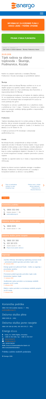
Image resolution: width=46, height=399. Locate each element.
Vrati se (6, 198)
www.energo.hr (10, 339)
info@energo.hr (10, 341)
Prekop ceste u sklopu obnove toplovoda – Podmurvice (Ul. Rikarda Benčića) (34, 187)
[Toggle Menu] (41, 13)
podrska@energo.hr (12, 214)
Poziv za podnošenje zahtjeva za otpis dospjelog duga (11, 186)
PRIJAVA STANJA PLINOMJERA (23, 38)
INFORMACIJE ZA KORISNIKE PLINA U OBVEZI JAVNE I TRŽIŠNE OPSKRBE (23, 24)
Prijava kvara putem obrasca (15, 248)
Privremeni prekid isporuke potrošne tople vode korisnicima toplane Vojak (20, 275)
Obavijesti (13, 48)
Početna (5, 48)
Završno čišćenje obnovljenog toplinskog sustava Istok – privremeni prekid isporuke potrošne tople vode (22, 261)
